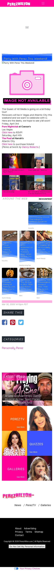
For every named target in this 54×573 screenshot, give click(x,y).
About (18, 528)
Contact (19, 535)
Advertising (30, 528)
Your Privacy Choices (30, 568)
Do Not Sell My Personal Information (27, 546)
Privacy (19, 531)
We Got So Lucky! (8, 192)
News (17, 505)
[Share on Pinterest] (12, 322)
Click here (7, 132)
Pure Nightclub (10, 126)
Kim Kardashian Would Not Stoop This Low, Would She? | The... (39, 192)
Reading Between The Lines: (37, 170)
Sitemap (39, 531)
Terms (28, 531)
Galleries (46, 505)
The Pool (7, 138)
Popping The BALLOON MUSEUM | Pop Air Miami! (14, 171)
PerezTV (31, 505)
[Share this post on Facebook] (4, 322)
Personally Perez (12, 348)
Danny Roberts (30, 147)
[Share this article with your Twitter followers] (21, 322)
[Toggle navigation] (43, 3)
